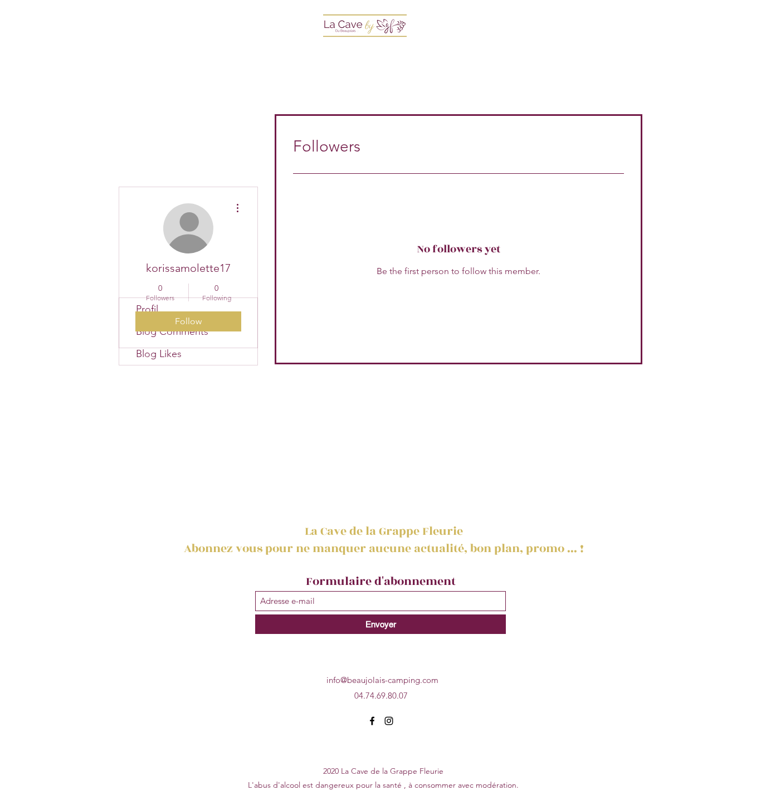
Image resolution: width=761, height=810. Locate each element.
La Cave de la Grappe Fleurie (385, 531)
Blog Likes (159, 354)
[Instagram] (388, 720)
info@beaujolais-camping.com (382, 680)
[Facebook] (372, 720)
